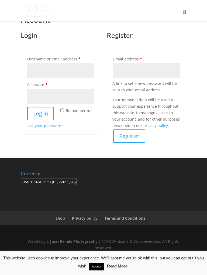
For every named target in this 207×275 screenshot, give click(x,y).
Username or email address (60, 58)
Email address (135, 58)
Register (129, 136)
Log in (40, 113)
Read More (117, 266)
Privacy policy (85, 218)
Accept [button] (96, 266)
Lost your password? (44, 125)
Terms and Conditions (125, 218)
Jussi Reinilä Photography (74, 241)
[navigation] (49, 182)
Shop (60, 218)
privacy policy (155, 125)
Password (45, 84)
